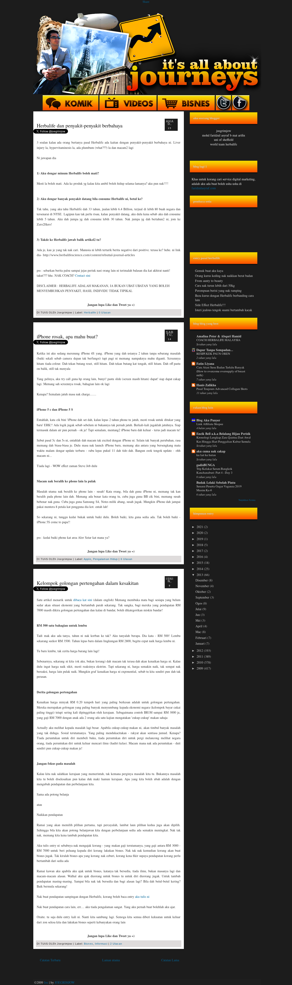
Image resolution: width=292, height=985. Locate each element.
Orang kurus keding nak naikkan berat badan (224, 275)
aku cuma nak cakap (210, 451)
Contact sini (82, 275)
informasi (101, 943)
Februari (201, 638)
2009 (200, 668)
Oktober (201, 591)
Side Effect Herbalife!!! (210, 305)
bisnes (88, 943)
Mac (199, 632)
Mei (198, 620)
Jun (198, 614)
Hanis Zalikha (206, 385)
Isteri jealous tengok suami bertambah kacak (223, 310)
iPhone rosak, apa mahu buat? (67, 336)
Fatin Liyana (205, 363)
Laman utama (111, 960)
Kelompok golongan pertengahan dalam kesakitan (87, 582)
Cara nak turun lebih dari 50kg (215, 285)
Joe (46, 982)
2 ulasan (116, 943)
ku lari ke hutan (206, 455)
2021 (200, 527)
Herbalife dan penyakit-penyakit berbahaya (80, 125)
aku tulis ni (142, 896)
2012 (200, 650)
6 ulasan (127, 559)
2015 (200, 562)
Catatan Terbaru (50, 960)
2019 (200, 539)
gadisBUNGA (205, 464)
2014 (200, 569)
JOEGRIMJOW (65, 982)
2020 (200, 533)
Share (146, 1)
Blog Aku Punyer (208, 420)
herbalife (90, 312)
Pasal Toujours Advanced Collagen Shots (222, 389)
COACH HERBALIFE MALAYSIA (218, 340)
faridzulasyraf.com (204, 188)
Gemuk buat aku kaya (209, 270)
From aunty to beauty (209, 280)
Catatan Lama (170, 960)
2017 (200, 551)
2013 (200, 575)
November (203, 586)
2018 (200, 545)
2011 (200, 656)
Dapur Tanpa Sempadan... (214, 349)
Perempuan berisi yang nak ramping (218, 290)
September (203, 597)
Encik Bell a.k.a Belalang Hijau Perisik (223, 433)
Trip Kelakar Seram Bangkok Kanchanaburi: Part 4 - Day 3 (214, 471)
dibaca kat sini (82, 600)
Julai (199, 609)
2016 (200, 556)
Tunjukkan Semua (247, 500)
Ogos (199, 603)
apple (87, 559)
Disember (202, 580)
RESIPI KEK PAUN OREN (213, 354)
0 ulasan (105, 312)
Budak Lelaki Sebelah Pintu (215, 482)
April (199, 626)
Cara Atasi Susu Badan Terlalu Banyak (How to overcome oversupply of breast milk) (220, 371)
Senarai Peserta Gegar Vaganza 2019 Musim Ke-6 (219, 488)
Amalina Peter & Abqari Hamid (218, 336)
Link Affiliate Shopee (209, 424)
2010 (200, 662)
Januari (201, 643)
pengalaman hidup (105, 559)
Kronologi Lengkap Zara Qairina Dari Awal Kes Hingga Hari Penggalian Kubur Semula (223, 439)
